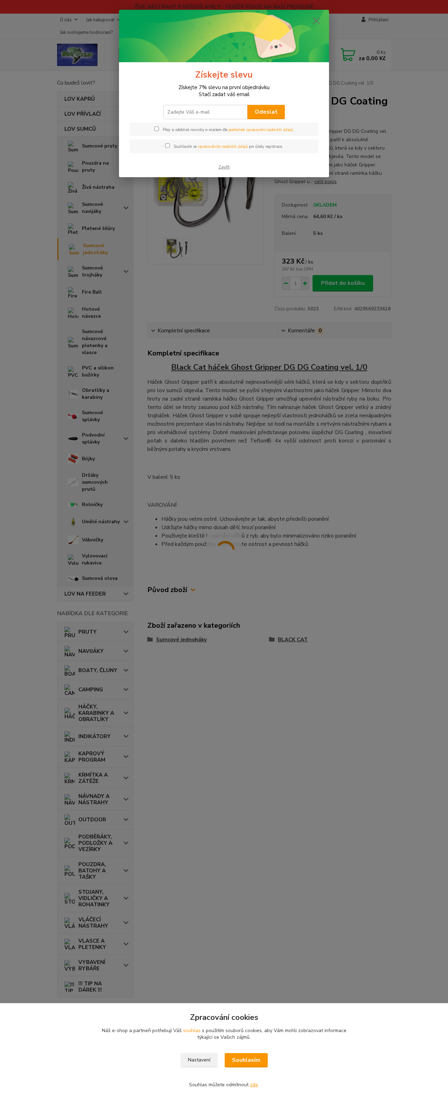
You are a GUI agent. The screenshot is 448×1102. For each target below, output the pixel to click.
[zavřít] (316, 20)
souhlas (192, 1030)
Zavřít (224, 167)
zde (254, 1084)
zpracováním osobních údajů (223, 146)
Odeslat (266, 112)
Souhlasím (246, 1060)
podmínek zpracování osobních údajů (261, 129)
